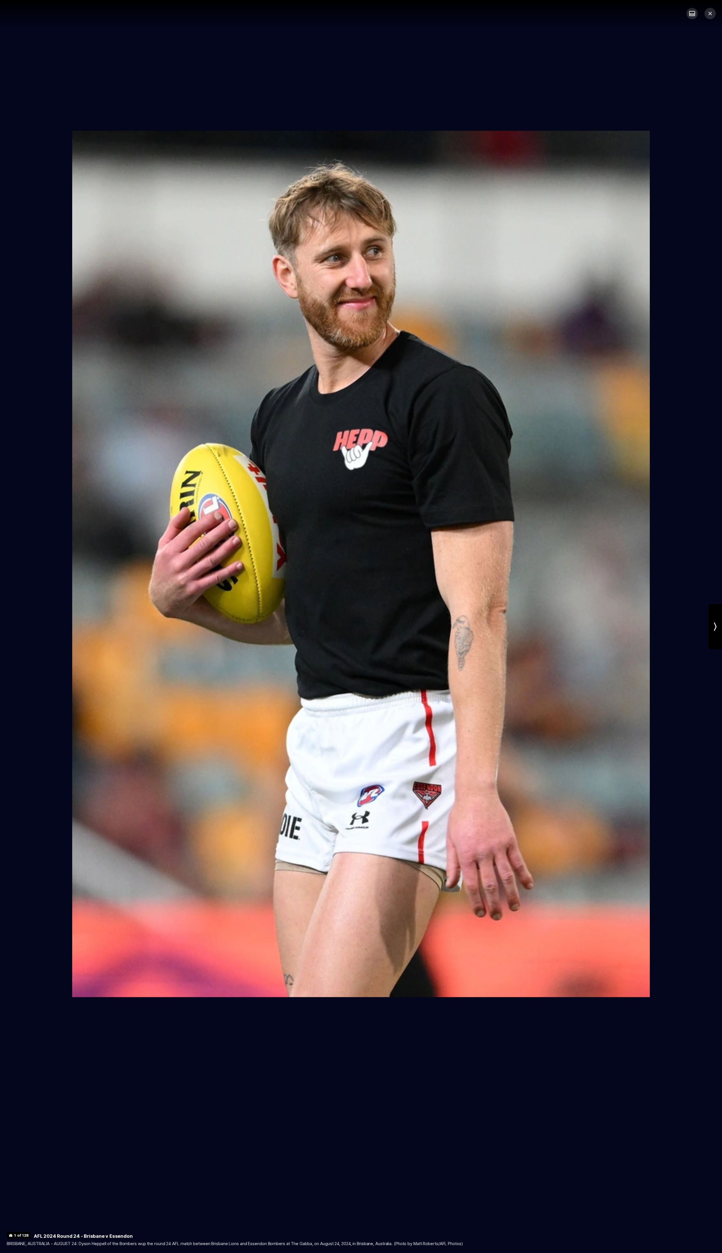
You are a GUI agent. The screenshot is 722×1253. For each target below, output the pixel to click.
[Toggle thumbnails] (692, 13)
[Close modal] (710, 13)
